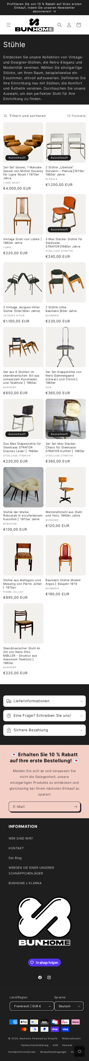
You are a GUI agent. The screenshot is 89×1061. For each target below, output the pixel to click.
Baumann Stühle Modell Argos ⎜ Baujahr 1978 (63, 581)
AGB (55, 1045)
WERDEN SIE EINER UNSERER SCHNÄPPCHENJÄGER (31, 870)
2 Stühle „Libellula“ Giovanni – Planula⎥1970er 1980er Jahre (65, 171)
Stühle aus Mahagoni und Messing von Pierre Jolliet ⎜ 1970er (22, 583)
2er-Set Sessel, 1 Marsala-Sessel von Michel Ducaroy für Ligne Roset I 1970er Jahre (23, 173)
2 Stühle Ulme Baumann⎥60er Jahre (61, 309)
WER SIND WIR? (21, 838)
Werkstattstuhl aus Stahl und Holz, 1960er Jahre (64, 513)
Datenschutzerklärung (35, 1045)
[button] (8, 25)
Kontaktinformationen (22, 1051)
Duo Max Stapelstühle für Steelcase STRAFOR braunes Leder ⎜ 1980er (22, 447)
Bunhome (25, 1038)
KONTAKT (16, 848)
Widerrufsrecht (71, 1038)
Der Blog (15, 858)
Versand (67, 1045)
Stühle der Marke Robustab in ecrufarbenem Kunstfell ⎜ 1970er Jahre (23, 515)
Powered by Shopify (45, 1038)
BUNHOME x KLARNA (25, 883)
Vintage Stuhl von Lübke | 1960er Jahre (22, 240)
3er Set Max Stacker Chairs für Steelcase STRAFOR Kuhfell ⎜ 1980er (65, 447)
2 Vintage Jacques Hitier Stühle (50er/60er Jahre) (21, 309)
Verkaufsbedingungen (53, 1051)
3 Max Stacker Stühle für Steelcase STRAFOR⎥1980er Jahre (64, 242)
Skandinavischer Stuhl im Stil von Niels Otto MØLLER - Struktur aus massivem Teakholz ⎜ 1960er (21, 655)
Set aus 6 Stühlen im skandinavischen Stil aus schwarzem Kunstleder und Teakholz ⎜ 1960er (21, 377)
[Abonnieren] (75, 807)
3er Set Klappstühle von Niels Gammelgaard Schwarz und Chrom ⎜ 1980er (63, 377)
